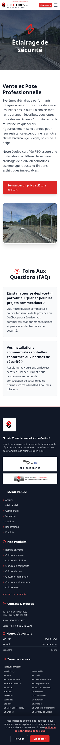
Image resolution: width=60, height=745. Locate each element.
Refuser (19, 738)
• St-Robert (8, 687)
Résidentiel (11, 505)
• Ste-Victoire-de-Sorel (41, 679)
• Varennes (8, 699)
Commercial (12, 510)
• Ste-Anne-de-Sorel (12, 679)
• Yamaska (7, 691)
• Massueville (37, 671)
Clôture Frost (12, 587)
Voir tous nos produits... (15, 594)
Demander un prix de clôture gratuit (27, 187)
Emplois (9, 532)
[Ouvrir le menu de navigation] (56, 5)
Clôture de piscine (15, 560)
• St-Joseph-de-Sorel (40, 683)
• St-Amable (36, 703)
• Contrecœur (37, 691)
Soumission (45, 5)
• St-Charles (8, 712)
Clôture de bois (13, 571)
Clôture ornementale (16, 576)
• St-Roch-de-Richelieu (41, 687)
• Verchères (8, 695)
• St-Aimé (7, 675)
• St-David (35, 675)
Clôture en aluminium (17, 582)
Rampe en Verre (14, 549)
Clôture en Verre (14, 555)
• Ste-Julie (7, 703)
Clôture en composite (17, 565)
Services (9, 521)
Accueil (9, 500)
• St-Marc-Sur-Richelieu (13, 707)
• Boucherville (37, 699)
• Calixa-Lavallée (38, 695)
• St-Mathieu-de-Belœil (41, 712)
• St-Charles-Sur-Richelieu (42, 707)
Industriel (10, 516)
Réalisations (12, 526)
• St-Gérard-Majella (12, 683)
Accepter (40, 738)
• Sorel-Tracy (8, 671)
